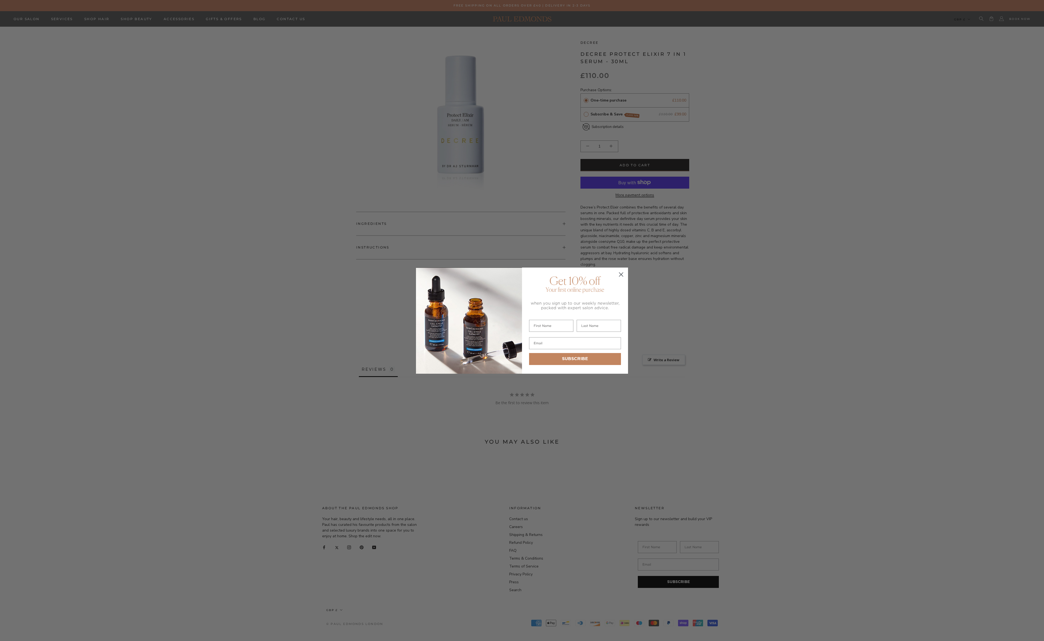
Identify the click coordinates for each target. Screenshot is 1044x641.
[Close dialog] (621, 274)
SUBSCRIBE (575, 359)
